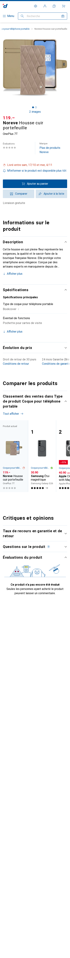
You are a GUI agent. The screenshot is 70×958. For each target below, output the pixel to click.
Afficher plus (14, 273)
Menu (10, 16)
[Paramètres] (35, 6)
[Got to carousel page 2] (36, 107)
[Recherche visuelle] (63, 16)
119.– (9, 117)
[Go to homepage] (5, 6)
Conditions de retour (16, 363)
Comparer (21, 193)
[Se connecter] (44, 6)
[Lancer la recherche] (22, 16)
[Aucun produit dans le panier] (63, 6)
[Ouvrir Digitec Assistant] (54, 6)
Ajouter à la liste (54, 193)
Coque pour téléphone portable (12, 467)
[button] (35, 165)
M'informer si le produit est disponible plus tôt (36, 170)
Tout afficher (11, 413)
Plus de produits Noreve (49, 148)
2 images (35, 111)
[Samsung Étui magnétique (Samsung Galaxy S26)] (42, 456)
